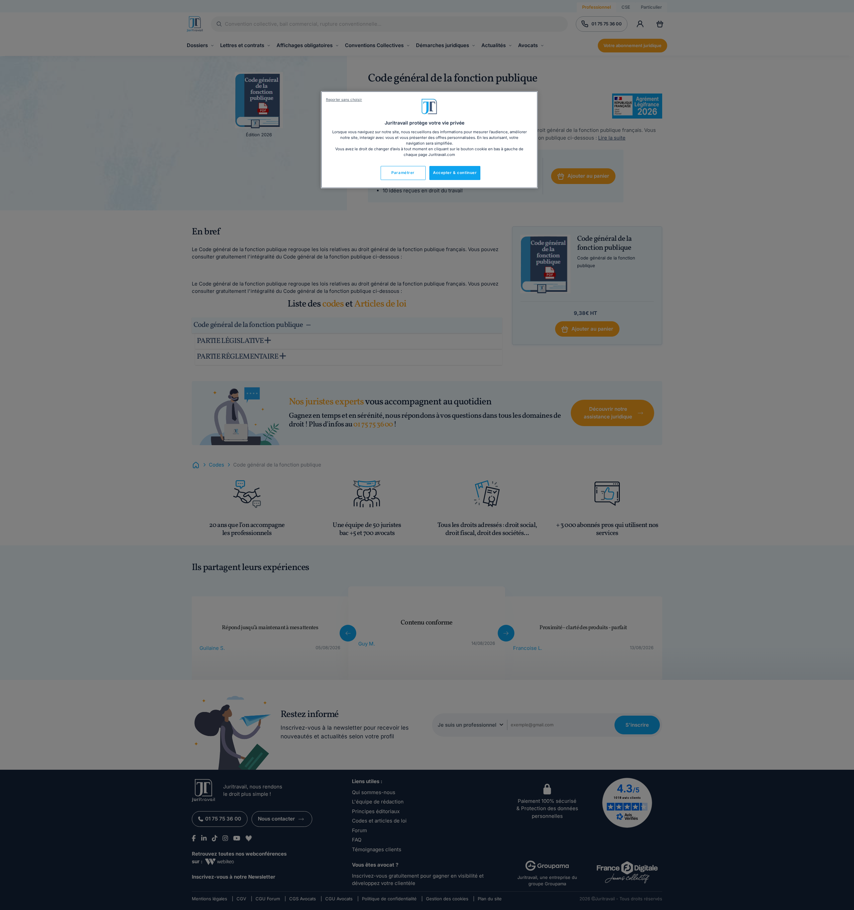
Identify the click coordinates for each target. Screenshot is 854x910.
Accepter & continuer (455, 172)
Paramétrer (403, 172)
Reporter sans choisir (344, 100)
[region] (429, 140)
